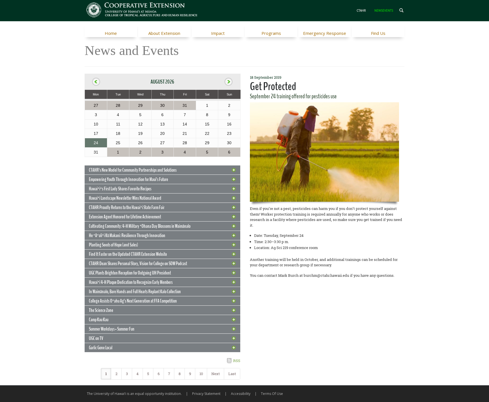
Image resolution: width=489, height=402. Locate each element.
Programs (271, 33)
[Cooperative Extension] (142, 10)
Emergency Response (324, 33)
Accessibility (240, 393)
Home (111, 33)
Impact (218, 33)
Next (215, 373)
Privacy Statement (206, 393)
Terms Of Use (272, 393)
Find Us (378, 33)
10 (201, 373)
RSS (236, 360)
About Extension (164, 33)
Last (232, 373)
